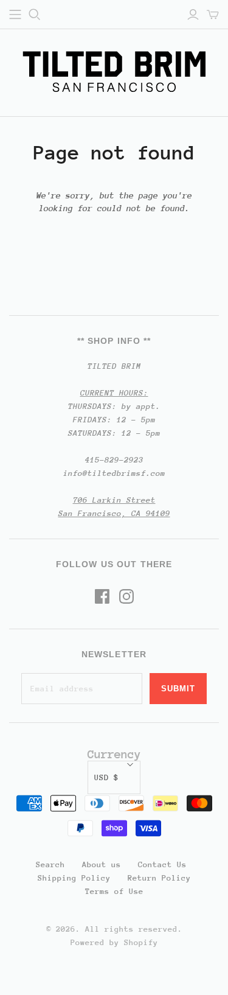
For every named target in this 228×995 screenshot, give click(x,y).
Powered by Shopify (114, 942)
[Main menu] (15, 15)
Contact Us (162, 864)
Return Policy (159, 877)
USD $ (106, 777)
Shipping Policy (74, 877)
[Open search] (35, 15)
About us (101, 864)
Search (50, 864)
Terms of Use (114, 891)
